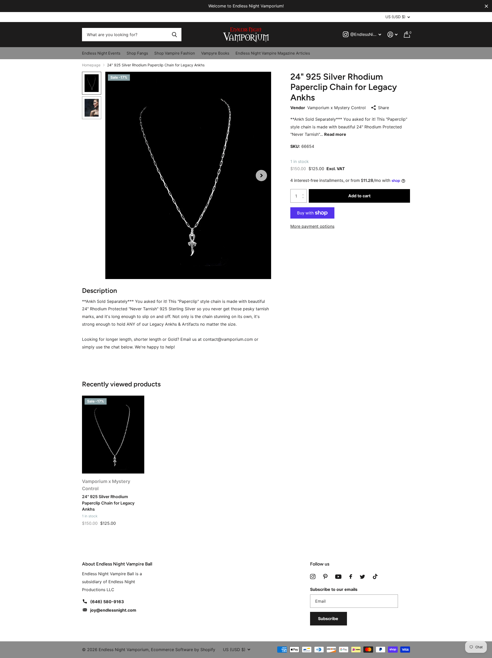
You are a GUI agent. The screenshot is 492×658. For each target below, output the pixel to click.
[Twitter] (362, 577)
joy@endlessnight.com (113, 610)
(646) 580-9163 (107, 601)
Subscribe (328, 618)
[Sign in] (392, 34)
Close (486, 6)
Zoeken (174, 35)
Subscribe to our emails (333, 589)
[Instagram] (312, 576)
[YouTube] (338, 576)
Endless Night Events (101, 53)
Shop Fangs (137, 53)
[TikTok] (375, 576)
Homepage (91, 65)
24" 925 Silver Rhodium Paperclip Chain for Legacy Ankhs (108, 503)
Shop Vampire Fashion (174, 53)
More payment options (312, 226)
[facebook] (350, 576)
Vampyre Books (215, 53)
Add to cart (359, 195)
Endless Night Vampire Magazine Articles (272, 53)
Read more (335, 134)
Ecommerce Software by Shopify (183, 649)
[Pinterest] (325, 576)
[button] (261, 175)
